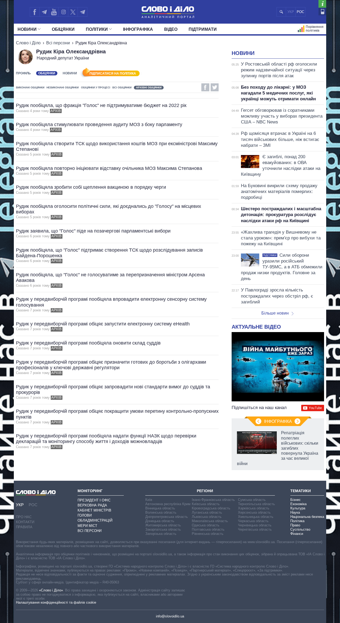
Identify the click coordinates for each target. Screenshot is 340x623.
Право (295, 525)
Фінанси (296, 534)
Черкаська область (253, 521)
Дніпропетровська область (166, 517)
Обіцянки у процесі (95, 87)
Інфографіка (138, 29)
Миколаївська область (210, 521)
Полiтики (97, 29)
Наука (295, 512)
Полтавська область (208, 529)
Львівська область (207, 517)
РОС (300, 12)
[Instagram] (63, 12)
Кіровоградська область (211, 508)
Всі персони (58, 43)
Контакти (25, 522)
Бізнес (295, 500)
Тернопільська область (256, 504)
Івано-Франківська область (213, 500)
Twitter (215, 87)
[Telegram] (44, 12)
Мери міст (87, 526)
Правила (24, 527)
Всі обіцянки (121, 87)
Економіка (298, 504)
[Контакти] (322, 11)
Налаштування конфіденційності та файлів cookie (56, 602)
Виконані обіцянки (30, 87)
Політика (297, 521)
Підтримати (203, 29)
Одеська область (205, 525)
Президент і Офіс (94, 500)
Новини (27, 29)
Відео (170, 29)
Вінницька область (160, 508)
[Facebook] (34, 12)
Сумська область (252, 500)
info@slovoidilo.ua (170, 616)
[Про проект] (322, 4)
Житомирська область (163, 525)
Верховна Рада (92, 505)
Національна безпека (307, 517)
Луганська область (207, 512)
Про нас (24, 517)
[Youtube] (53, 12)
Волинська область (160, 512)
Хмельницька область (255, 517)
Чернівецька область (254, 525)
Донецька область (159, 521)
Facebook (205, 87)
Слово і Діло (28, 43)
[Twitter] (73, 12)
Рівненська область (207, 534)
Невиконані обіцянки (62, 87)
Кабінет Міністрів (94, 510)
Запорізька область (160, 534)
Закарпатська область (163, 529)
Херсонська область (254, 512)
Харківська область (253, 508)
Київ (148, 500)
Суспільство (300, 529)
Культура (297, 508)
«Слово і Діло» (51, 590)
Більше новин (275, 313)
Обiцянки (63, 29)
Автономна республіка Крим (167, 504)
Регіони (205, 491)
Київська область (206, 504)
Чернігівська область (255, 529)
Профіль (23, 73)
